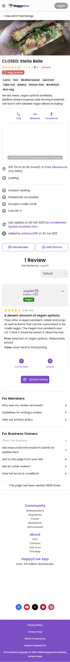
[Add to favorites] (66, 25)
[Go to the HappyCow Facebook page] (19, 607)
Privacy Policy (35, 625)
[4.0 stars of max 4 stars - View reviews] (9, 67)
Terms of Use (35, 631)
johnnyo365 (30, 233)
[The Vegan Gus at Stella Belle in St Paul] (35, 37)
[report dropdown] (63, 291)
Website (35, 118)
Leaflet (12, 157)
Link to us (35, 547)
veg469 (44, 265)
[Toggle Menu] (3, 6)
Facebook (51, 118)
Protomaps (22, 157)
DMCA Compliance (35, 638)
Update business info (23, 227)
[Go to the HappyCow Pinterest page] (43, 607)
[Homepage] (18, 5)
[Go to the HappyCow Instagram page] (51, 607)
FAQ (35, 539)
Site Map (35, 551)
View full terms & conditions (20, 473)
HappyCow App (35, 559)
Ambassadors (35, 510)
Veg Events (35, 514)
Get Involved (35, 527)
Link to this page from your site (22, 459)
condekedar (58, 222)
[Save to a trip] (58, 25)
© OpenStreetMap (39, 157)
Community (35, 505)
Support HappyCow (35, 645)
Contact (35, 543)
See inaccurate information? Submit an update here (28, 450)
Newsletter (35, 523)
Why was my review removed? (22, 405)
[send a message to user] (37, 291)
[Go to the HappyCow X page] (35, 607)
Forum (35, 519)
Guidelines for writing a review (22, 412)
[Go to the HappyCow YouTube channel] (27, 607)
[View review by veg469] (13, 295)
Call (18, 118)
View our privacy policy (17, 420)
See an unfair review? (16, 466)
